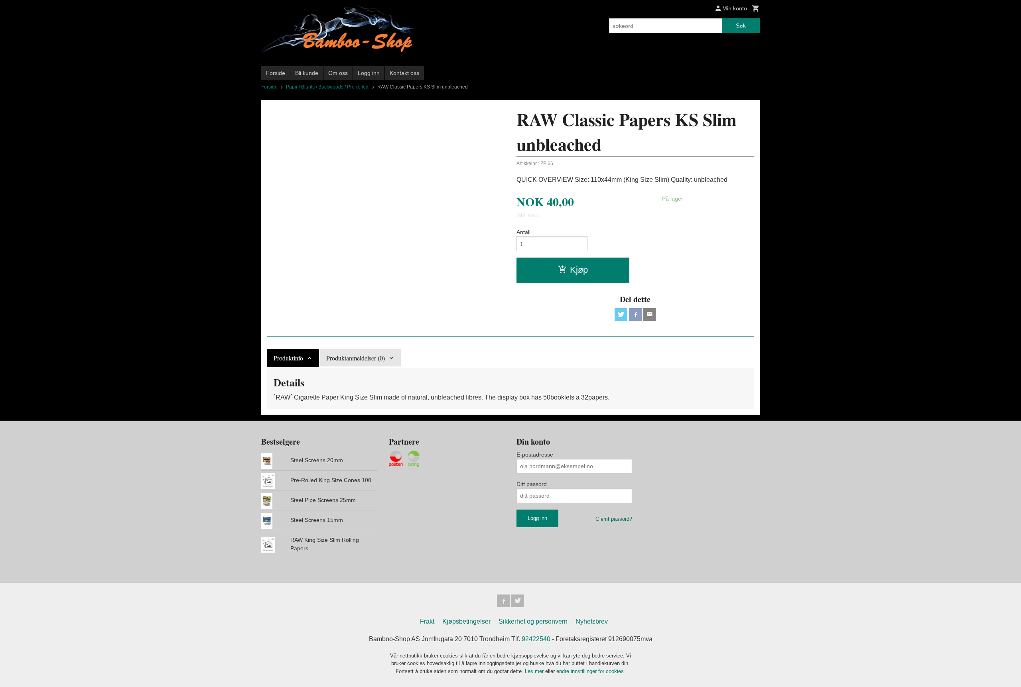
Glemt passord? (613, 519)
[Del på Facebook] (635, 314)
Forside (275, 73)
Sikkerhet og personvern (533, 621)
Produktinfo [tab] (288, 358)
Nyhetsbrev (592, 621)
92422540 (536, 639)
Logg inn (369, 73)
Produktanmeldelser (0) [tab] (355, 358)
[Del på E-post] (649, 314)
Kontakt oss (404, 73)
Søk (741, 25)
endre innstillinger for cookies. (590, 671)
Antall (523, 232)
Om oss (338, 73)
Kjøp (579, 270)
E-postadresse (534, 454)
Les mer (535, 671)
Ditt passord (531, 484)
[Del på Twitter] (621, 314)
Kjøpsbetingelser (466, 621)
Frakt (427, 621)
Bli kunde (306, 73)
